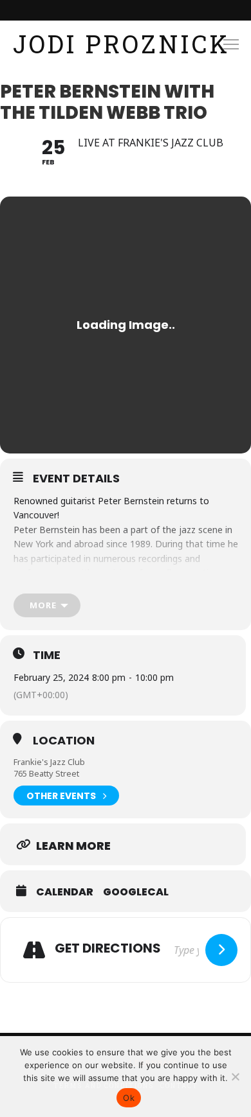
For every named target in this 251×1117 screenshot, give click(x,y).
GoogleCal (136, 892)
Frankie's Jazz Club (49, 762)
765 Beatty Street (46, 773)
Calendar (64, 892)
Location (64, 740)
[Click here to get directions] (221, 950)
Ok (129, 1098)
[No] (234, 1076)
